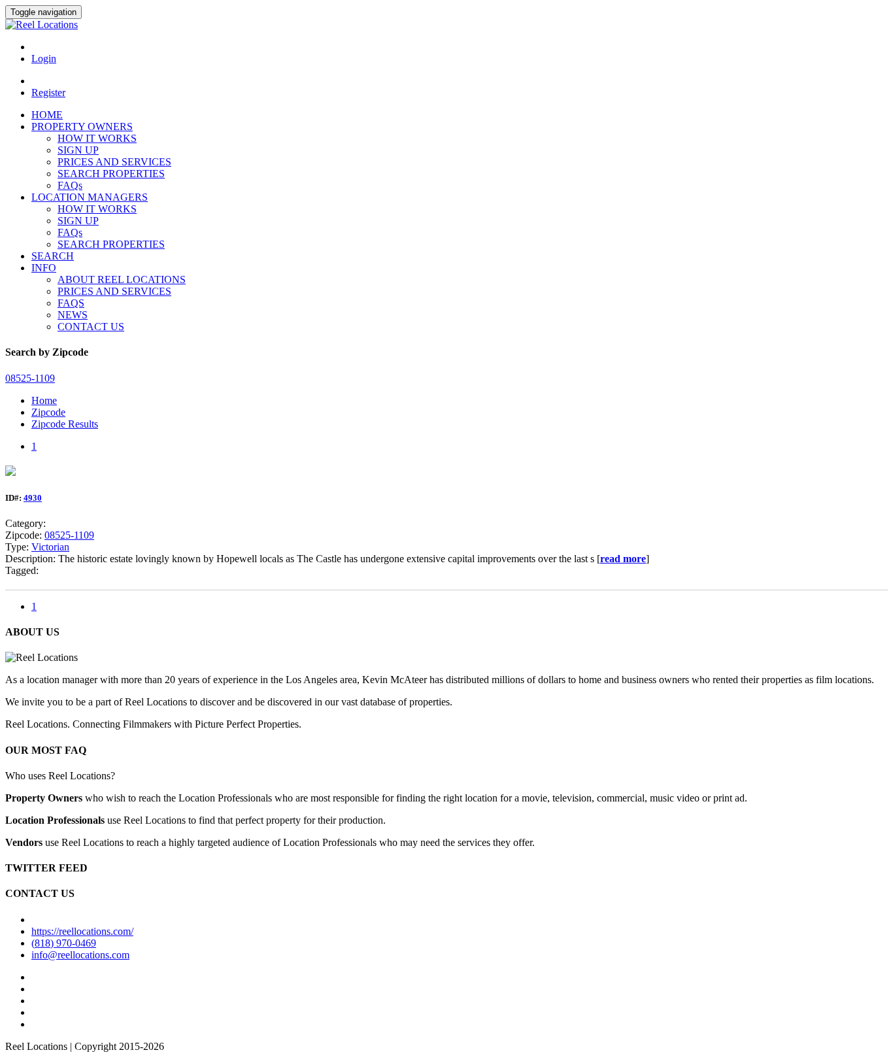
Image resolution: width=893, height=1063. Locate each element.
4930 (33, 498)
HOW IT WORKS (97, 138)
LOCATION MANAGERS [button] (89, 197)
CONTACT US (91, 326)
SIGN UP (78, 150)
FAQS (71, 303)
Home (44, 400)
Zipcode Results (64, 424)
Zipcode (48, 412)
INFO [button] (43, 267)
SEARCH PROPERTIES (111, 173)
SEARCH (52, 256)
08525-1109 (69, 535)
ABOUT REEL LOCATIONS (122, 279)
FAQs (70, 185)
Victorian (50, 546)
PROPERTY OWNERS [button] (82, 126)
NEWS (73, 314)
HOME (47, 114)
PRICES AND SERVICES (114, 161)
